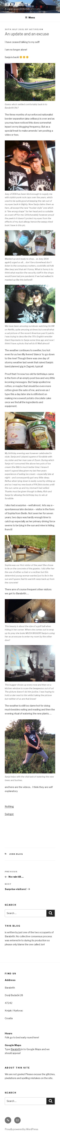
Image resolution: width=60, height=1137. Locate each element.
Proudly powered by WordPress (21, 1129)
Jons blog (16, 854)
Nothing (9, 806)
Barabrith (18, 4)
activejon (36, 29)
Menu (31, 17)
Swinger (9, 814)
